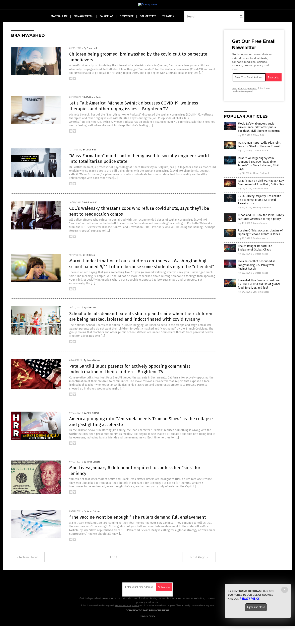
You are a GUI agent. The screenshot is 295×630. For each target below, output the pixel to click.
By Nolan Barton (92, 360)
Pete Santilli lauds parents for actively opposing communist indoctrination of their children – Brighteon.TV (129, 369)
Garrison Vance (260, 150)
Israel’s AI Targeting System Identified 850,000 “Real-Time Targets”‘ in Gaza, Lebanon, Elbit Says (258, 163)
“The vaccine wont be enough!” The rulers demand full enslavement (137, 517)
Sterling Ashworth (262, 207)
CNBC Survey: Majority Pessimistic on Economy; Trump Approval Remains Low (259, 199)
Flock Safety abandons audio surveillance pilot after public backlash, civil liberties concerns (259, 127)
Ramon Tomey (260, 223)
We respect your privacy (127, 605)
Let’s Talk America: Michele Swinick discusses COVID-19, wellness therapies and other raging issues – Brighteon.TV (133, 106)
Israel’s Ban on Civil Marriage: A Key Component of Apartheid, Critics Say (261, 182)
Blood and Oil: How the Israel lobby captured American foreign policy (261, 216)
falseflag (107, 16)
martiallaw (59, 16)
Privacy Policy (147, 616)
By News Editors (92, 462)
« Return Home (28, 557)
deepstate (126, 16)
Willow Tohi (258, 135)
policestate (148, 16)
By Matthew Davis (92, 97)
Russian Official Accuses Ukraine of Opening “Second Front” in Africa (260, 232)
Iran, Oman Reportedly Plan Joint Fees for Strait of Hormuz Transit (259, 144)
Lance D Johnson (261, 292)
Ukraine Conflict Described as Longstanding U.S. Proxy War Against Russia (256, 265)
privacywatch (84, 16)
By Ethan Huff (90, 48)
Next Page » (199, 557)
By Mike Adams (91, 413)
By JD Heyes (89, 255)
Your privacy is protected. (244, 88)
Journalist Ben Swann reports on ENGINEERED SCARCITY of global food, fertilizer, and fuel (259, 284)
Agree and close (256, 607)
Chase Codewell (261, 173)
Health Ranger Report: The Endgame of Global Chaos (255, 247)
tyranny (168, 16)
